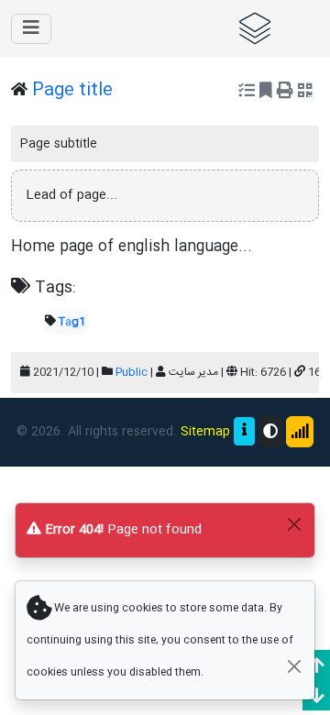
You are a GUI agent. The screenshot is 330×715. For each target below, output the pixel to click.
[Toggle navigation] (31, 29)
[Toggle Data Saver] (300, 431)
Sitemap (205, 432)
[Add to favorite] (265, 92)
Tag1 (72, 322)
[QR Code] (305, 92)
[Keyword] (271, 28)
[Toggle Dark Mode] (270, 431)
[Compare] (246, 92)
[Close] (293, 524)
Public (132, 372)
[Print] (285, 92)
